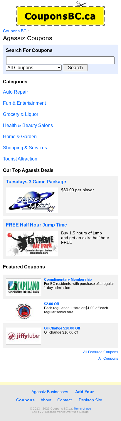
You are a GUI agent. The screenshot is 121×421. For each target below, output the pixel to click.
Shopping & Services (25, 147)
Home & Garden (20, 136)
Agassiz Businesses (49, 391)
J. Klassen (49, 411)
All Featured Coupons (100, 352)
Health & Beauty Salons (28, 125)
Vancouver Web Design (73, 411)
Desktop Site (90, 400)
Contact (64, 400)
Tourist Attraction (20, 158)
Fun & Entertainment (24, 103)
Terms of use (82, 408)
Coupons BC (14, 30)
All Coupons (108, 358)
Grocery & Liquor (20, 114)
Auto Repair (15, 91)
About (46, 400)
